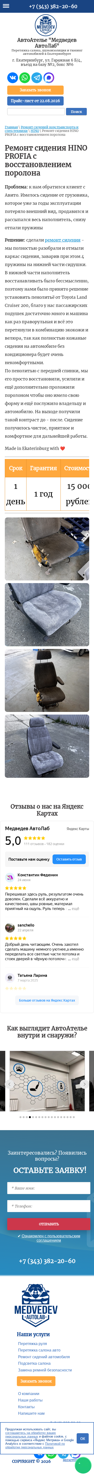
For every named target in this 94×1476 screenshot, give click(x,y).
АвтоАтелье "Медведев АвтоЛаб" (47, 43)
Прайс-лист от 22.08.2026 (35, 101)
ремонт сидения (63, 240)
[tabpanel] (47, 1081)
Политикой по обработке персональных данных (35, 1445)
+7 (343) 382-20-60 (53, 6)
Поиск (76, 112)
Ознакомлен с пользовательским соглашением (51, 1238)
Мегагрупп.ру (72, 1460)
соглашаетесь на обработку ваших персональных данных (30, 1434)
